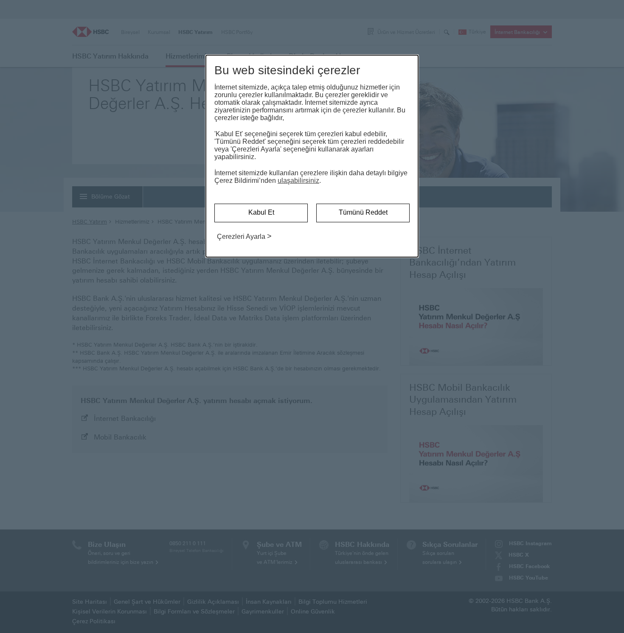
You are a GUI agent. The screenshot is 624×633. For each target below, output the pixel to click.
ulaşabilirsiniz (298, 180)
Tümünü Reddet (363, 212)
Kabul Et (261, 212)
